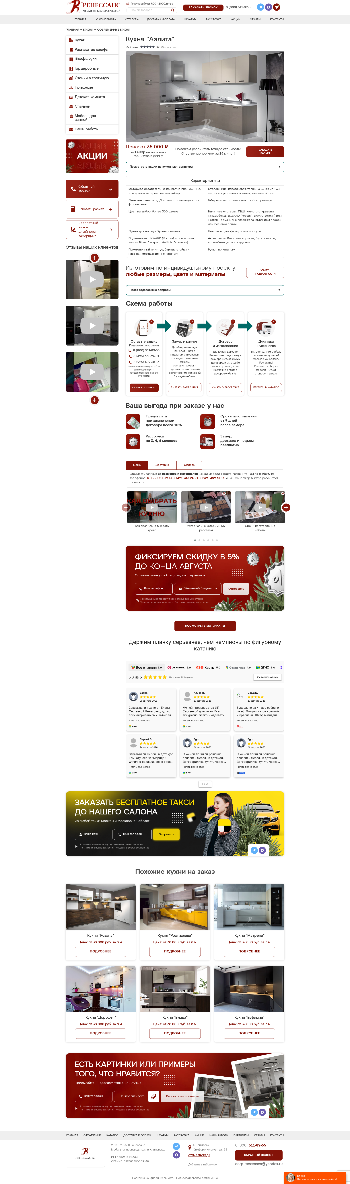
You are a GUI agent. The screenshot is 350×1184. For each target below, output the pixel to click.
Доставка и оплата (161, 19)
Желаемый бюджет (198, 588)
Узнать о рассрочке (225, 387)
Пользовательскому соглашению (192, 602)
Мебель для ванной (85, 118)
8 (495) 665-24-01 (239, 2)
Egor (251, 739)
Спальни (82, 106)
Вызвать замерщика (185, 387)
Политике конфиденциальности (156, 602)
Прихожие (84, 87)
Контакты (277, 19)
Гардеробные (87, 68)
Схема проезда (199, 1155)
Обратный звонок (259, 1155)
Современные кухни (113, 29)
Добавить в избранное (202, 1164)
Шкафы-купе (86, 59)
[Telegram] (260, 7)
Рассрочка (213, 19)
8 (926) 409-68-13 (239, 12)
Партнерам (241, 1135)
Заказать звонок (203, 7)
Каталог (130, 19)
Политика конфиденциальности (153, 1178)
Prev (94, 257)
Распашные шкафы (91, 50)
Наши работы (86, 129)
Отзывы (255, 19)
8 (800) (250, 1145)
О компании (105, 19)
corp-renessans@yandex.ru (259, 1164)
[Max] (268, 7)
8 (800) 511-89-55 (239, 7)
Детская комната (90, 97)
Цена (137, 465)
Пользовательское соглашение (197, 1178)
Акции (235, 19)
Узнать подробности (265, 272)
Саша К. (253, 692)
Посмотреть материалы (205, 626)
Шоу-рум (190, 19)
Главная (80, 19)
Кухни (88, 29)
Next (94, 400)
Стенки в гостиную (92, 78)
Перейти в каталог (266, 387)
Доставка (162, 465)
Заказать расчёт (265, 152)
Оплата (189, 465)
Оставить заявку (144, 388)
